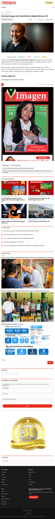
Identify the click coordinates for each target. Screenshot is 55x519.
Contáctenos (33, 497)
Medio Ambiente (5, 498)
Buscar (3, 360)
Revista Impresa (32, 219)
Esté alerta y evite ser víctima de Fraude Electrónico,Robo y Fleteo (21, 231)
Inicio (2, 11)
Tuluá (3, 255)
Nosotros (28, 512)
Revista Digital (8, 11)
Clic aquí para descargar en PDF (46, 84)
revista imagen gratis (15, 165)
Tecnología (4, 501)
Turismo (3, 496)
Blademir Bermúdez (7, 19)
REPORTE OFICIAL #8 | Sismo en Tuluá (11, 324)
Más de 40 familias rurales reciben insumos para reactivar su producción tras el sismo (25, 291)
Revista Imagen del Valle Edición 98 (38, 221)
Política (3, 474)
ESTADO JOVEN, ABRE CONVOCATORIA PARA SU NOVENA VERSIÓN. (17, 168)
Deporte (3, 479)
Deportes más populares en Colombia (14, 242)
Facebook (30, 19)
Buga (30, 474)
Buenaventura (32, 482)
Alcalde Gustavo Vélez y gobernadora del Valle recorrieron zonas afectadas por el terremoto (27, 257)
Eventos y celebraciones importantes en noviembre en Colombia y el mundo (24, 245)
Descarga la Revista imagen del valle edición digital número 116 (39, 199)
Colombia (3, 472)
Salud (2, 482)
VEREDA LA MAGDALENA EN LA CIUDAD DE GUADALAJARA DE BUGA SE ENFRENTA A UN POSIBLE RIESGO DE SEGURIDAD (26, 171)
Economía (3, 477)
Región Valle (32, 472)
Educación (3, 503)
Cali (29, 477)
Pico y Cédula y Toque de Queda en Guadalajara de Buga (19, 238)
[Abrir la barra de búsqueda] (53, 7)
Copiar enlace (49, 19)
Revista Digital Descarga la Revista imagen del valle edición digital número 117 (13, 200)
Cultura (3, 491)
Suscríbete (49, 2)
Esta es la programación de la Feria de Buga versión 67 (18, 234)
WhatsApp (41, 19)
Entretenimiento (5, 493)
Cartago (30, 484)
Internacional (4, 484)
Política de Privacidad (27, 510)
